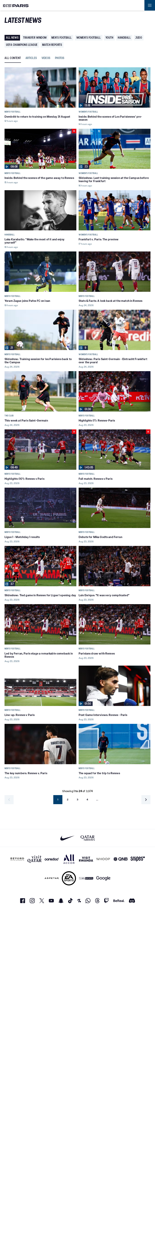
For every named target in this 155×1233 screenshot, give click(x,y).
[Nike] (67, 838)
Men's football (61, 37)
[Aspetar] (52, 878)
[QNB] (120, 859)
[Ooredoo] (52, 859)
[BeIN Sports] (86, 878)
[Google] (103, 878)
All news (12, 37)
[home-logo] (16, 5)
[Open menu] (149, 5)
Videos (46, 58)
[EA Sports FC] (69, 878)
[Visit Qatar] (34, 859)
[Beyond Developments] (17, 859)
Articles (31, 58)
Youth (109, 37)
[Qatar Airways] (88, 838)
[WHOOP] (103, 859)
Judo (138, 37)
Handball (124, 37)
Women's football (88, 37)
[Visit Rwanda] (86, 859)
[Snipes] (138, 859)
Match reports (52, 44)
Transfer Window (35, 37)
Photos (59, 58)
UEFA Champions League (22, 44)
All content (13, 58)
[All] (69, 859)
